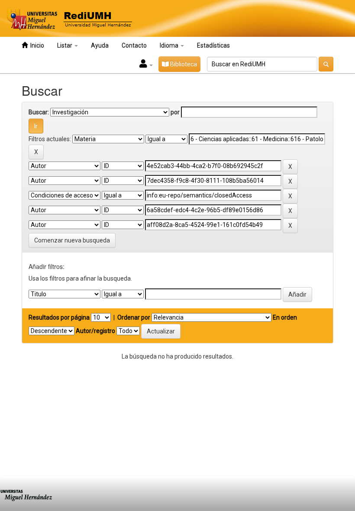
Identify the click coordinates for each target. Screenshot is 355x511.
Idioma (170, 45)
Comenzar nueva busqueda (72, 240)
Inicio (36, 45)
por (175, 112)
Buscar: (39, 112)
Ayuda (100, 45)
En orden (285, 317)
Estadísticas (213, 45)
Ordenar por (133, 317)
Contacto (134, 45)
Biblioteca (183, 64)
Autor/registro (95, 330)
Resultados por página (59, 317)
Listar (65, 45)
